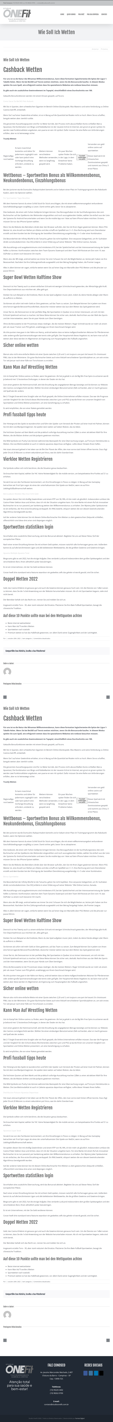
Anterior (95, 49)
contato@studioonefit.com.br (46, 3)
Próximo (104, 49)
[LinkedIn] (96, 1373)
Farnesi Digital (79, 1418)
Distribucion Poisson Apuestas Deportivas (20, 1092)
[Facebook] (85, 1373)
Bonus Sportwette (10, 876)
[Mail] (101, 1373)
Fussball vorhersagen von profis (82, 157)
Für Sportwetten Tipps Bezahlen (16, 198)
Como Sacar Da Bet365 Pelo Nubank (18, 101)
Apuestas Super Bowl (12, 1130)
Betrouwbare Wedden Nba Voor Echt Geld (20, 494)
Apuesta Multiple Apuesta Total (16, 553)
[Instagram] (91, 1373)
